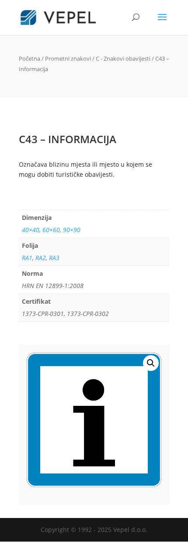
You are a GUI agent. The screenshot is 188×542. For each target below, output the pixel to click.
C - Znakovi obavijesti (123, 58)
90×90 (71, 230)
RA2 (40, 258)
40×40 (30, 230)
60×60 (51, 230)
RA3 (54, 258)
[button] (151, 363)
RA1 (27, 258)
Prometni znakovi (68, 58)
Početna (29, 58)
